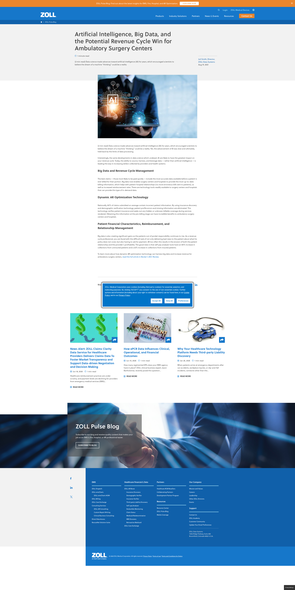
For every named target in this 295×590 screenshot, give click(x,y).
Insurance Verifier (132, 499)
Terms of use (157, 556)
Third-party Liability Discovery (137, 502)
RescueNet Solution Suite (101, 522)
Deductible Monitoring (134, 509)
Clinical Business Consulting (104, 516)
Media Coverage (162, 515)
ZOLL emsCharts (97, 492)
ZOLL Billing (96, 499)
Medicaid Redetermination (136, 516)
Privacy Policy (147, 556)
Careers (192, 492)
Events (191, 502)
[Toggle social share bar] (115, 340)
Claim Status (130, 512)
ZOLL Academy (194, 518)
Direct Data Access (98, 519)
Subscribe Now (189, 3)
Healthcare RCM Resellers (166, 489)
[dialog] (147, 295)
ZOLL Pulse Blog (162, 511)
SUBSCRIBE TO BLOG (87, 445)
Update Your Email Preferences (200, 525)
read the (126, 257)
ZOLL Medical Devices (240, 10)
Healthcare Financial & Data (136, 482)
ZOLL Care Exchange (99, 502)
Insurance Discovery (133, 492)
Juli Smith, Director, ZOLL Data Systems (206, 60)
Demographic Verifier (134, 495)
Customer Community (197, 521)
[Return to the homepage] (49, 16)
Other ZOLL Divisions (196, 499)
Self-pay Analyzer (132, 505)
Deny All (169, 301)
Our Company (195, 482)
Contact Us (246, 15)
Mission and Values (196, 489)
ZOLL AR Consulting (101, 509)
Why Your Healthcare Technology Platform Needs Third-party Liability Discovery (201, 352)
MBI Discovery (131, 519)
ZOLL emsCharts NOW (102, 495)
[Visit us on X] (71, 497)
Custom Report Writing (102, 512)
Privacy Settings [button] (289, 587)
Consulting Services (99, 505)
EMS (94, 482)
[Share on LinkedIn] (196, 285)
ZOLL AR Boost (129, 489)
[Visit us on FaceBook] (70, 479)
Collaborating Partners (165, 492)
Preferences (183, 301)
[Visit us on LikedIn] (71, 488)
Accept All (156, 301)
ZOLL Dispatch (97, 489)
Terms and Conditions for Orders (172, 556)
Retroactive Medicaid (133, 522)
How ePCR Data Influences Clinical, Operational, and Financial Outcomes (147, 352)
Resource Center (163, 508)
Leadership (193, 495)
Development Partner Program (168, 495)
